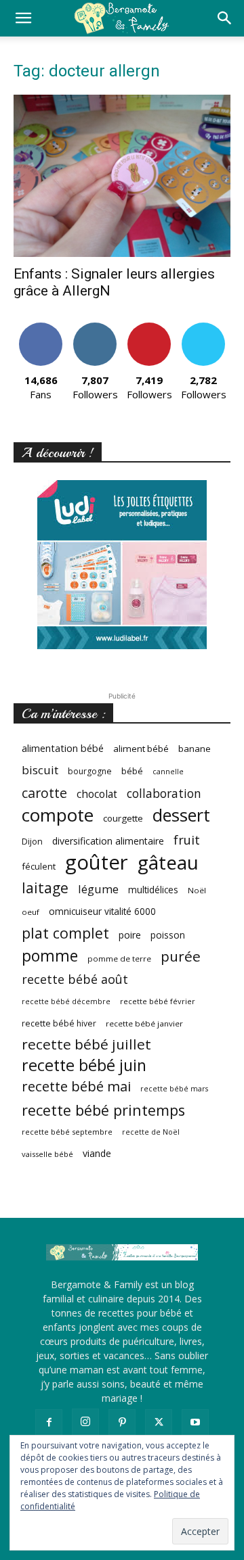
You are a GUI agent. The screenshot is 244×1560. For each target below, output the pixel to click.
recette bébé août (75, 979)
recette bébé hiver (59, 1023)
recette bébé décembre (66, 1001)
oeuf (30, 912)
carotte (44, 793)
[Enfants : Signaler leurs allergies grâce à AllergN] (122, 176)
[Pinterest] (122, 1422)
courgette (123, 818)
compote (58, 815)
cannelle (168, 771)
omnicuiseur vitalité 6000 (102, 911)
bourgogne (90, 771)
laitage (45, 887)
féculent (39, 866)
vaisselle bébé (47, 1154)
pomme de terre (119, 958)
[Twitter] (158, 1422)
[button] (23, 18)
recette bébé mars (174, 1088)
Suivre (95, 328)
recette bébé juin (84, 1065)
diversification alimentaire (108, 840)
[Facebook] (48, 1422)
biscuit (40, 770)
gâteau (168, 862)
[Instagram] (85, 1422)
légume (98, 889)
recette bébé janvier (144, 1023)
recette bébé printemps (103, 1110)
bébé (132, 771)
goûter (96, 862)
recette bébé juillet (86, 1044)
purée (181, 956)
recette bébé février (157, 1001)
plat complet (65, 933)
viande (97, 1153)
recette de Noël (151, 1132)
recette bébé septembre (67, 1132)
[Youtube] (195, 1422)
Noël (197, 890)
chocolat (97, 794)
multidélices (153, 889)
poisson (167, 934)
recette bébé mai (76, 1086)
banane (194, 748)
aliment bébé (141, 748)
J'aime (40, 328)
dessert (181, 815)
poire (130, 934)
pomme (50, 956)
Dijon (32, 841)
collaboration (164, 793)
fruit (187, 839)
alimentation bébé (63, 748)
